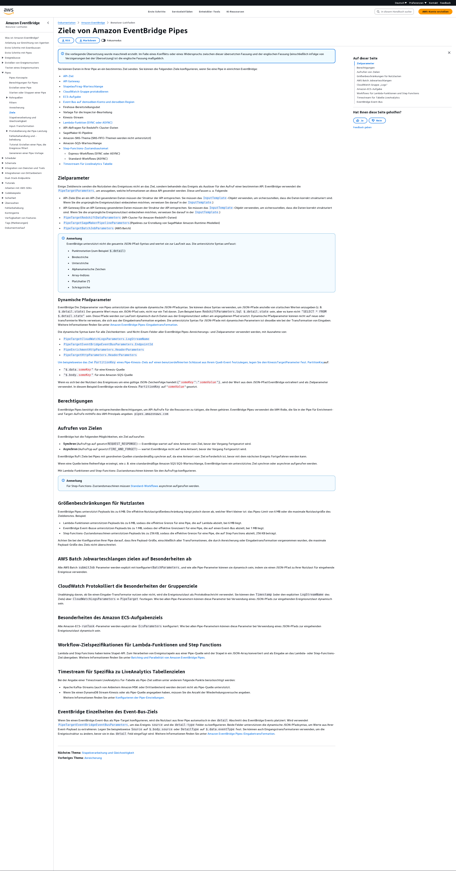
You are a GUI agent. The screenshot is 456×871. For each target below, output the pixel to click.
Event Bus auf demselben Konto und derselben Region (98, 102)
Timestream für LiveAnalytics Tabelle (87, 164)
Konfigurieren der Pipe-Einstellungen (140, 697)
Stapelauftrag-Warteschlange (83, 86)
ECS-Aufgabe (72, 96)
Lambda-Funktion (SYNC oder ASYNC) (87, 122)
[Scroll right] (246, 11)
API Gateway (71, 81)
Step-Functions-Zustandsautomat (85, 148)
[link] (123, 22)
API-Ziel (68, 76)
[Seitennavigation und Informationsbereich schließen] (449, 53)
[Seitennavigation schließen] (48, 23)
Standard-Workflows (144, 486)
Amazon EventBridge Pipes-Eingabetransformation (143, 324)
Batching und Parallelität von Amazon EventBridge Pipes (168, 657)
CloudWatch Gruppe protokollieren (85, 91)
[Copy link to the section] (55, 178)
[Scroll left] (145, 11)
